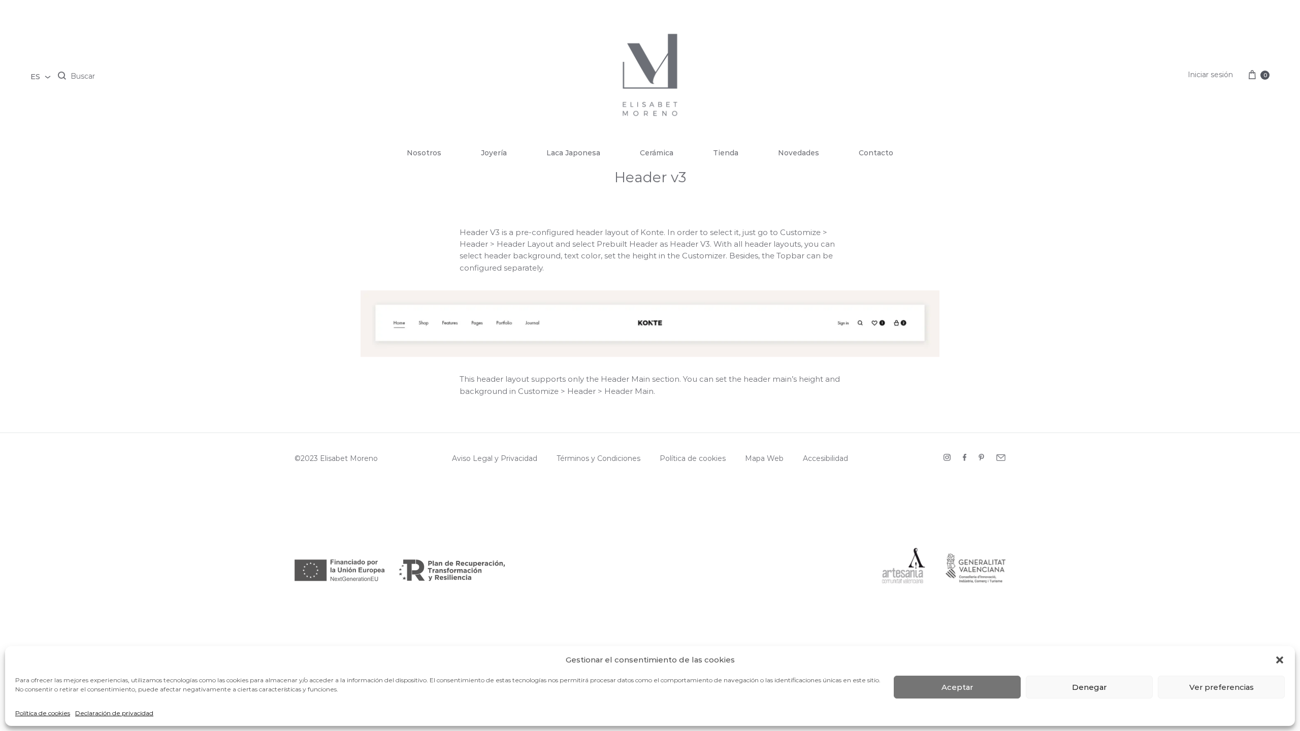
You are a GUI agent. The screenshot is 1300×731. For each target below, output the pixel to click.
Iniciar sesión (1210, 74)
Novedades (798, 152)
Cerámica (656, 152)
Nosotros (424, 152)
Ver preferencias (1221, 687)
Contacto (876, 152)
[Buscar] (64, 75)
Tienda (725, 152)
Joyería (494, 152)
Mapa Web (764, 458)
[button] (1280, 660)
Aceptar (957, 687)
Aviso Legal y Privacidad (494, 458)
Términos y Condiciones (598, 458)
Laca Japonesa (573, 152)
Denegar (1089, 687)
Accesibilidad (825, 458)
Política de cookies (42, 713)
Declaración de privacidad (114, 713)
